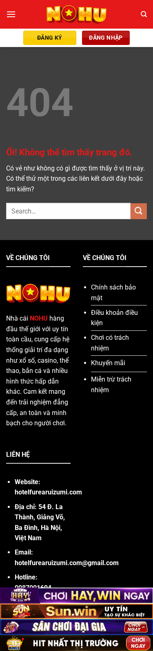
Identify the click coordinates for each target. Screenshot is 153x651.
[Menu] (11, 14)
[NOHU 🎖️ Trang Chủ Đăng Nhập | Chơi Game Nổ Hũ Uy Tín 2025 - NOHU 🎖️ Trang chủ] (76, 14)
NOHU (39, 318)
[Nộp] (139, 211)
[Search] (144, 14)
